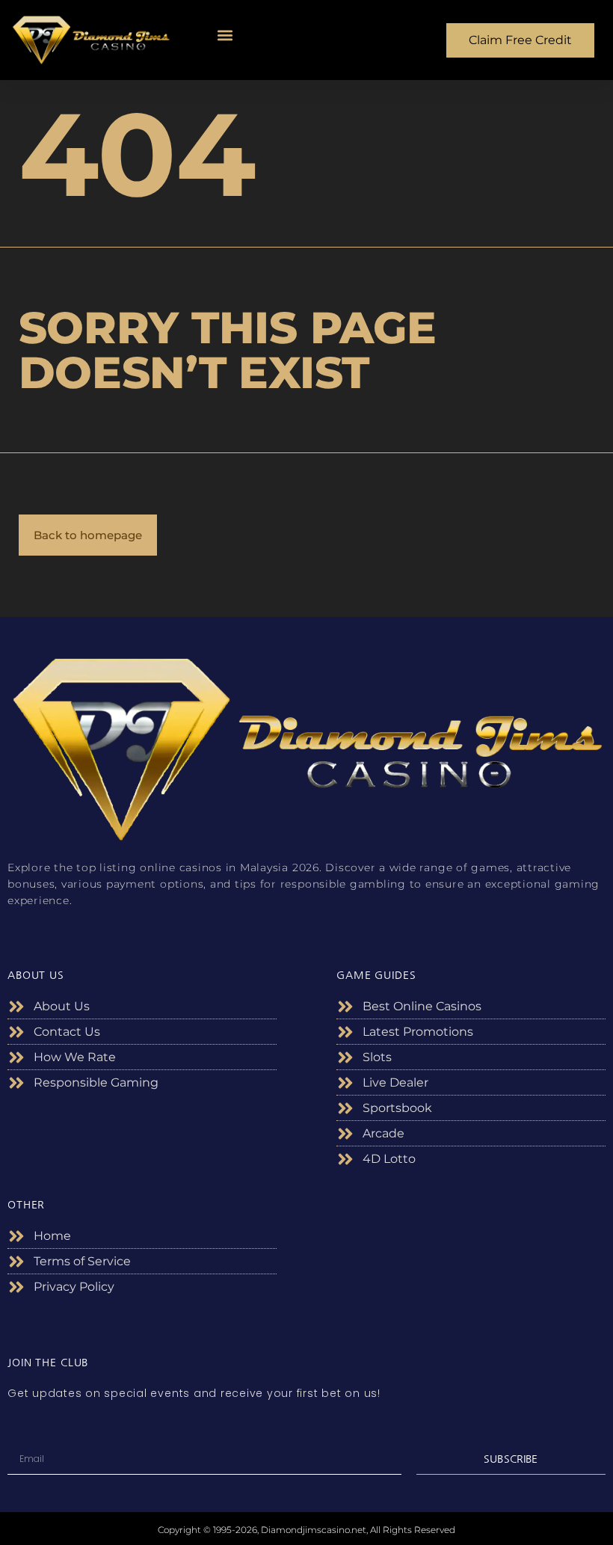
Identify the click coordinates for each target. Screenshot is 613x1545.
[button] (225, 35)
